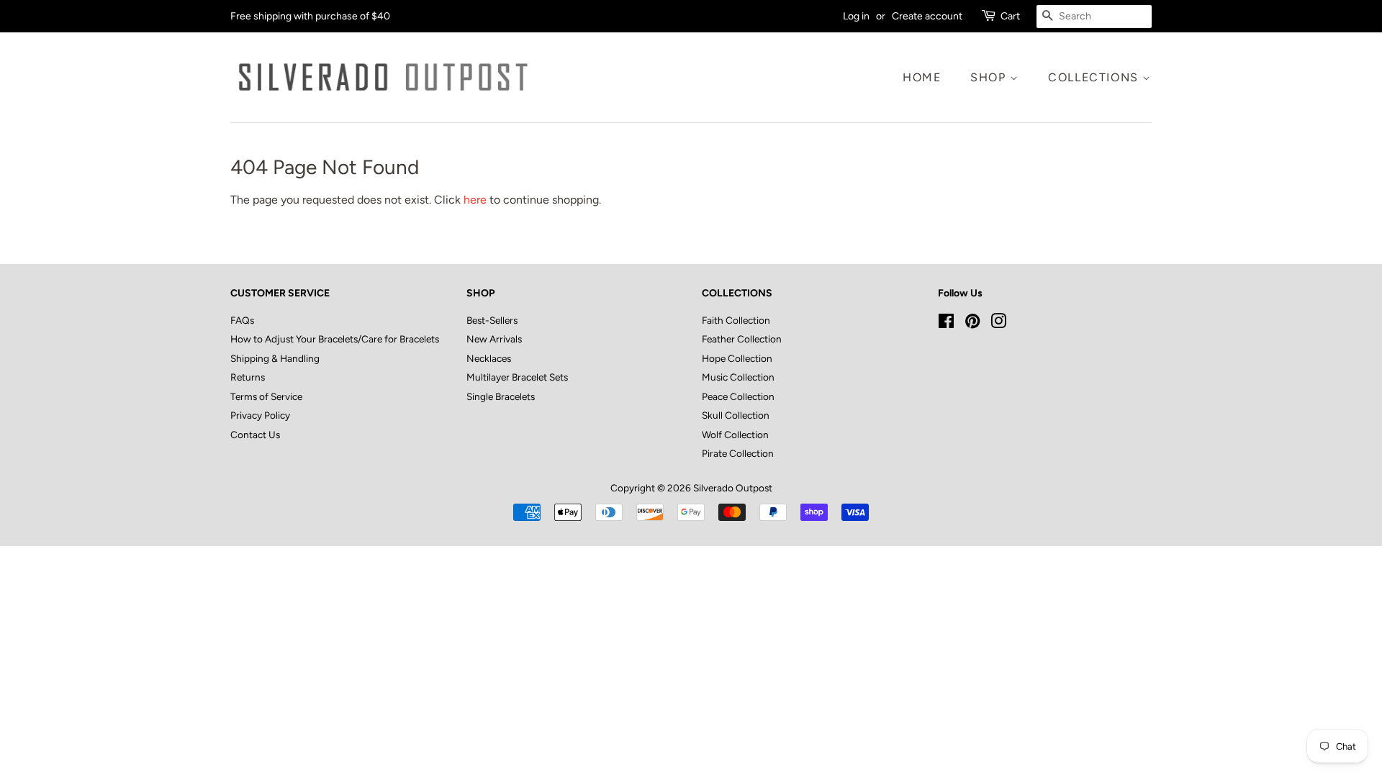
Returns (247, 377)
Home (922, 77)
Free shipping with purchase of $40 (310, 16)
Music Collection (738, 377)
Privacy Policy (260, 415)
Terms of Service (266, 396)
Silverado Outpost (732, 488)
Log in (856, 16)
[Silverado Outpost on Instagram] (998, 324)
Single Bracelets (500, 396)
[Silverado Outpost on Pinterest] (972, 324)
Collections (1095, 77)
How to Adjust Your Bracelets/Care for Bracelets (334, 339)
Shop (990, 77)
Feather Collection (742, 339)
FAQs (242, 320)
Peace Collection (738, 396)
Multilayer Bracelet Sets (517, 377)
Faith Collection (736, 320)
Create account (927, 16)
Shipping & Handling (275, 358)
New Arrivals (494, 339)
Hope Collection (737, 358)
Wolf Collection (735, 434)
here (475, 199)
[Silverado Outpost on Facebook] (946, 324)
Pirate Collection (738, 453)
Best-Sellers (492, 320)
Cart (1010, 16)
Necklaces (488, 358)
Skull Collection (735, 415)
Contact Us (255, 434)
